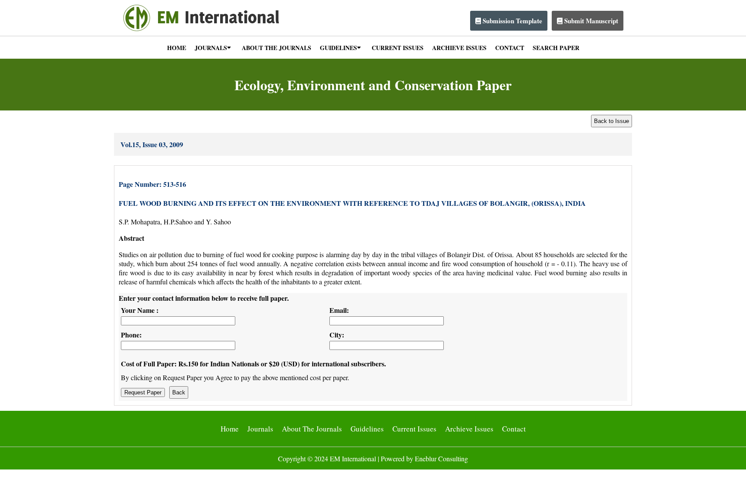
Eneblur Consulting (441, 458)
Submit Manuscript (590, 20)
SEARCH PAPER (556, 47)
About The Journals (312, 429)
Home (230, 429)
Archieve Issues (469, 429)
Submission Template (511, 20)
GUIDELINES (338, 47)
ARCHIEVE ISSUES (459, 47)
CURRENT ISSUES (398, 47)
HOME (176, 47)
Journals (260, 429)
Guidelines (367, 429)
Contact (514, 429)
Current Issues (414, 429)
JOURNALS (211, 47)
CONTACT (509, 47)
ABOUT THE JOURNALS (276, 47)
